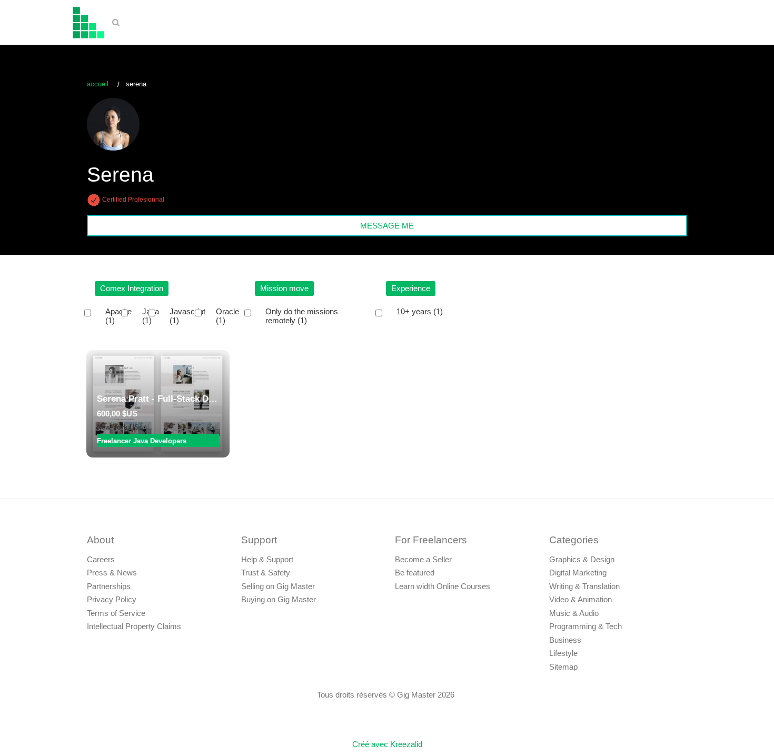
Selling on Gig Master (278, 586)
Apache (118, 316)
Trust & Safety (265, 572)
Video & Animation (580, 599)
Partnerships (109, 586)
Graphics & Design (581, 559)
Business (565, 639)
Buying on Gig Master (278, 599)
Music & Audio (574, 613)
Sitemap (563, 666)
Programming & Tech (585, 626)
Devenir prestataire (606, 23)
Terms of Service (116, 613)
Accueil (97, 84)
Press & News (112, 572)
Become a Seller (423, 559)
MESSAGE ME (387, 225)
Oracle (227, 316)
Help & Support (267, 559)
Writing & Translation (584, 586)
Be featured (414, 572)
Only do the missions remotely (301, 316)
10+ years (419, 311)
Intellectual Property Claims (134, 626)
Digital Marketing (578, 572)
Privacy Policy (111, 599)
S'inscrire (733, 23)
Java (150, 316)
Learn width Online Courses (442, 586)
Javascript (187, 316)
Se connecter (677, 23)
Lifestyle (563, 653)
